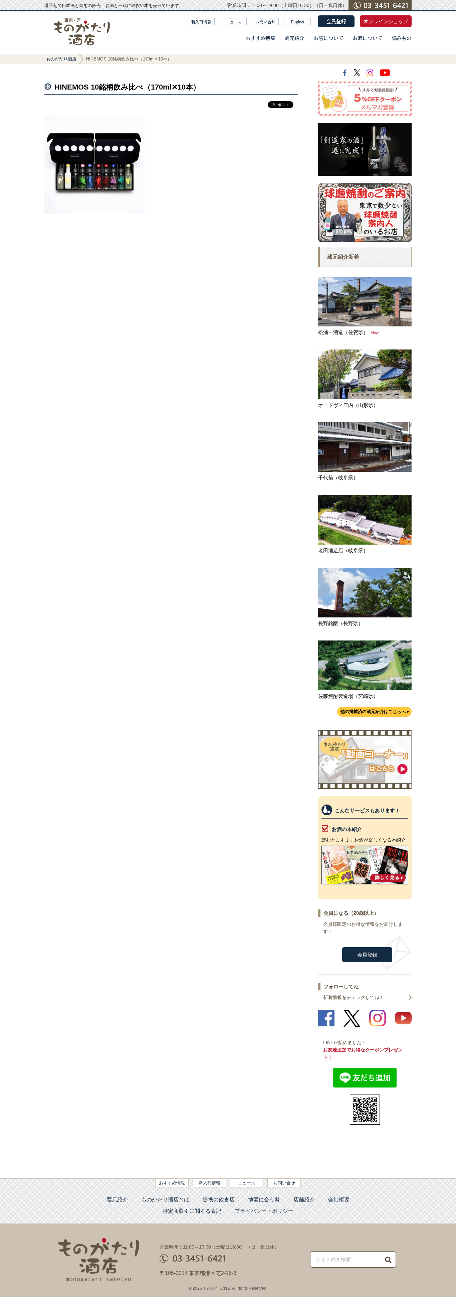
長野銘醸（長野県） (340, 623)
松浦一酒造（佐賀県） (343, 332)
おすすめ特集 (260, 37)
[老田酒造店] (365, 543)
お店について (328, 37)
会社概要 (339, 1199)
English (297, 21)
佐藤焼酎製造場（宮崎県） (348, 696)
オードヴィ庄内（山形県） (348, 405)
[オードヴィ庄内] (365, 397)
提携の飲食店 (219, 1199)
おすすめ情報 (172, 1182)
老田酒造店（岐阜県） (343, 550)
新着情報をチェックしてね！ (353, 997)
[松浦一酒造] (365, 324)
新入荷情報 (201, 21)
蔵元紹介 (294, 37)
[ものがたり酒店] (81, 31)
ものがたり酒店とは (165, 1199)
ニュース (233, 21)
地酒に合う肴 (264, 1199)
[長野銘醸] (365, 615)
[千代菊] (365, 470)
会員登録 (336, 21)
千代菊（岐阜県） (338, 477)
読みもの (402, 37)
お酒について (368, 37)
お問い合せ (265, 21)
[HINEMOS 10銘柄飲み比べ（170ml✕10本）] (94, 212)
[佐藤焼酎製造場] (365, 688)
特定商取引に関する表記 (192, 1211)
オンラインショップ (385, 21)
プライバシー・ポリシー (264, 1211)
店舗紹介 (304, 1199)
